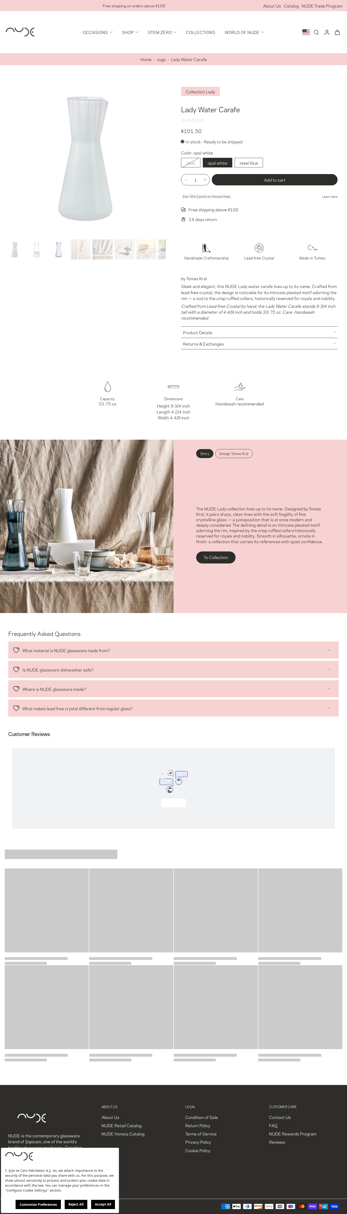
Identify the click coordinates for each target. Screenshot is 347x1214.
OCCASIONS (95, 32)
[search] (316, 32)
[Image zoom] (85, 157)
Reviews (277, 1142)
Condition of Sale (201, 1117)
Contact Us (280, 1117)
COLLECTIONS (200, 32)
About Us (272, 5)
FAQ (273, 1125)
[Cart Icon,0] (337, 32)
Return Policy (197, 1125)
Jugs (161, 59)
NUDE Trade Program (322, 5)
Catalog (291, 5)
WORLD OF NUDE (242, 32)
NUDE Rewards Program (292, 1133)
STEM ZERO (160, 32)
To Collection (216, 557)
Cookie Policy (197, 1150)
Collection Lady (200, 91)
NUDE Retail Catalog (122, 1125)
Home (146, 59)
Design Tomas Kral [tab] (234, 453)
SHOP (128, 32)
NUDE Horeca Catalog (123, 1133)
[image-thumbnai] (15, 249)
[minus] (186, 179)
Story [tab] (204, 453)
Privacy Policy (198, 1142)
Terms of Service (201, 1133)
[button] (275, 180)
